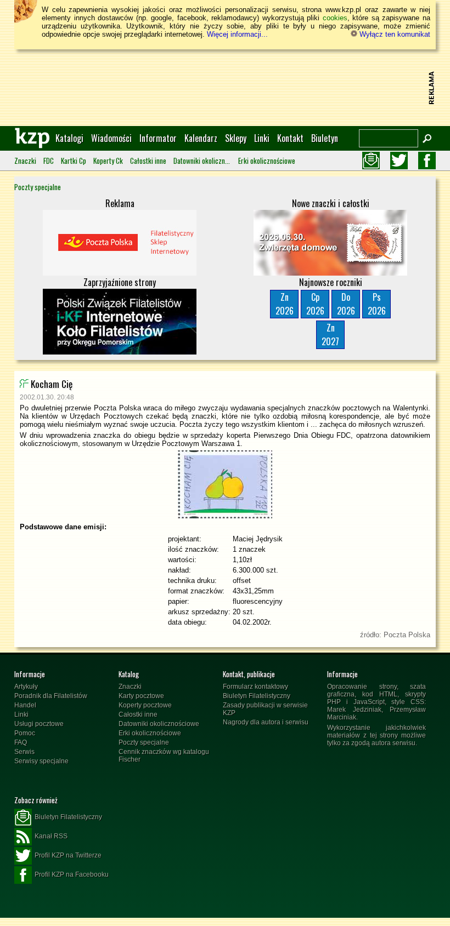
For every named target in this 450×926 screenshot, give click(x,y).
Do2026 (346, 303)
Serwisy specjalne (41, 761)
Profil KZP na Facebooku (72, 874)
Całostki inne (148, 160)
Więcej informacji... (237, 34)
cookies (335, 18)
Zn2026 (284, 303)
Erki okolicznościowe (266, 160)
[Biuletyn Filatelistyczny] (371, 160)
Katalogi (69, 138)
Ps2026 (377, 303)
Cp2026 (315, 303)
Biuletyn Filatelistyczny (256, 696)
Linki (261, 138)
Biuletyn (324, 138)
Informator (158, 138)
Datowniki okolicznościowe (202, 160)
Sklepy (235, 138)
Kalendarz (200, 138)
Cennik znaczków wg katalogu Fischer (164, 755)
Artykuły (26, 686)
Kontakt (290, 138)
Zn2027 (330, 334)
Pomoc (24, 733)
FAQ (20, 742)
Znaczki (25, 160)
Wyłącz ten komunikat (393, 34)
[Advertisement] (225, 87)
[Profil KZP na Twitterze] (399, 160)
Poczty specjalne (37, 186)
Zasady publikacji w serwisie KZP (265, 709)
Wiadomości (111, 138)
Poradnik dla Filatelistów (50, 696)
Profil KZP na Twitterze (68, 855)
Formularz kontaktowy (255, 686)
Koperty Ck (108, 160)
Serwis (24, 752)
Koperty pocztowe (145, 705)
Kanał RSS (51, 836)
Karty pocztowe (141, 696)
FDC (48, 160)
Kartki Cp (73, 160)
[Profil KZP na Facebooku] (427, 160)
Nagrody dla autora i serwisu (265, 722)
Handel (25, 705)
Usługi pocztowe (39, 724)
